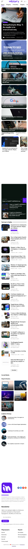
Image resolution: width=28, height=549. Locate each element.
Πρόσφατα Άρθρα (6, 222)
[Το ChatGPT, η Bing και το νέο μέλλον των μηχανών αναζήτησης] (5, 334)
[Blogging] (7, 385)
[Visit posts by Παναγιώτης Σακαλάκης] (3, 37)
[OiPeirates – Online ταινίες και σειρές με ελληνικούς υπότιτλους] (14, 126)
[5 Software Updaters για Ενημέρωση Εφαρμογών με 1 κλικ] (5, 296)
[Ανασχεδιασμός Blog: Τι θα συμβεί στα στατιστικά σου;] (14, 14)
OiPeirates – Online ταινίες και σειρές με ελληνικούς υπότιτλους (13, 129)
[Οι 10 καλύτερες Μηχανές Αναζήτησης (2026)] (14, 114)
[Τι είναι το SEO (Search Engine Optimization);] (14, 50)
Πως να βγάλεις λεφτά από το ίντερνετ (13, 94)
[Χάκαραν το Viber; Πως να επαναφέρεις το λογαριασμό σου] (5, 250)
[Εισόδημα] (20, 396)
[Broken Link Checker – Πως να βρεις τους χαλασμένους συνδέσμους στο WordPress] (3, 437)
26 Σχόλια (20, 252)
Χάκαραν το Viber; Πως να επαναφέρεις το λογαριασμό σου (18, 249)
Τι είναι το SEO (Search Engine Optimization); (17, 424)
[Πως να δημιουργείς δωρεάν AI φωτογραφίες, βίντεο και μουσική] (5, 239)
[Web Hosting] (7, 396)
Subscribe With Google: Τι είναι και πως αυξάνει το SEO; (18, 361)
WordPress (18, 387)
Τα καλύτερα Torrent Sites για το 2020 (15, 430)
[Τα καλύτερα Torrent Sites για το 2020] (14, 66)
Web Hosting (6, 397)
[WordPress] (20, 385)
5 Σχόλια (22, 354)
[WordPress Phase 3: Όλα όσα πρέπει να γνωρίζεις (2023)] (5, 286)
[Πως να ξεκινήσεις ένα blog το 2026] (5, 353)
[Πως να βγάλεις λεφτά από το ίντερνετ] (14, 90)
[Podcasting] (7, 406)
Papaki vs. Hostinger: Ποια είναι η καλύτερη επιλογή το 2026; (18, 275)
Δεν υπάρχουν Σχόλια (15, 233)
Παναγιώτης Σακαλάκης (10, 37)
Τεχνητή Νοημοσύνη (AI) (7, 133)
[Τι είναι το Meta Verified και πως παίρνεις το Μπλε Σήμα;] (5, 315)
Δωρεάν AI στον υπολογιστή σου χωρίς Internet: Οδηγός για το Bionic (9, 150)
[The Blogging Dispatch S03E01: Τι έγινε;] (5, 345)
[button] (2, 1)
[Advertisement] (14, 168)
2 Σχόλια (20, 259)
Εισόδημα (17, 397)
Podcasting (5, 408)
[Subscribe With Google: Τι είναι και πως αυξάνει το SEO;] (5, 362)
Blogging (5, 22)
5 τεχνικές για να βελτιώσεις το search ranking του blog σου (13, 105)
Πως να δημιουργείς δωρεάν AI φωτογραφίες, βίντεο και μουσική (18, 238)
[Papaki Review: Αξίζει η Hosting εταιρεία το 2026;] (5, 307)
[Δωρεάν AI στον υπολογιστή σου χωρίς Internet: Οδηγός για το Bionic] (10, 141)
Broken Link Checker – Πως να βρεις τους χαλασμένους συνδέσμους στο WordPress (13, 80)
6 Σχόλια (20, 268)
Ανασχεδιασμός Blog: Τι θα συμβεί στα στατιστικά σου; (13, 27)
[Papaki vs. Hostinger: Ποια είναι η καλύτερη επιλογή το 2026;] (5, 276)
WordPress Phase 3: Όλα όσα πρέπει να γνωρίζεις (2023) (17, 285)
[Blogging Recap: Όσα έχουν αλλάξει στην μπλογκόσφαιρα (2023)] (5, 324)
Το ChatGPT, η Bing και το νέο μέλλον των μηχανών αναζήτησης (18, 333)
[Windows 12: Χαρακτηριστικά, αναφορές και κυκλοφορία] (5, 267)
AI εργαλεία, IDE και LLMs (21, 133)
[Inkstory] (14, 1)
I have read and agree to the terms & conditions (13, 524)
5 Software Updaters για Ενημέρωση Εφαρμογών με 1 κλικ (18, 295)
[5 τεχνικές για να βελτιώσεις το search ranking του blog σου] (14, 102)
